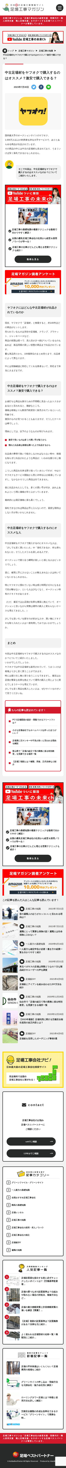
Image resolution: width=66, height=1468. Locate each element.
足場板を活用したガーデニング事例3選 (38, 1038)
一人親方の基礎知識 (21, 1190)
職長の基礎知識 (19, 1205)
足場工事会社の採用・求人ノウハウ (28, 1228)
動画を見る (33, 259)
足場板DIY (16, 1242)
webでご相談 (31, 1141)
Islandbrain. (54, 1461)
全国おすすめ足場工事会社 (24, 1198)
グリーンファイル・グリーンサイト (28, 1183)
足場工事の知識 (19, 1220)
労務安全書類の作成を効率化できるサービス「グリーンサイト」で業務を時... (39, 1414)
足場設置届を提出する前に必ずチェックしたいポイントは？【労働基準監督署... (39, 1281)
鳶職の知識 (17, 1250)
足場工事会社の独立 (21, 1235)
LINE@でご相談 (31, 1153)
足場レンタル (18, 1212)
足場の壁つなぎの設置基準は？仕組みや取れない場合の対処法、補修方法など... (39, 1294)
